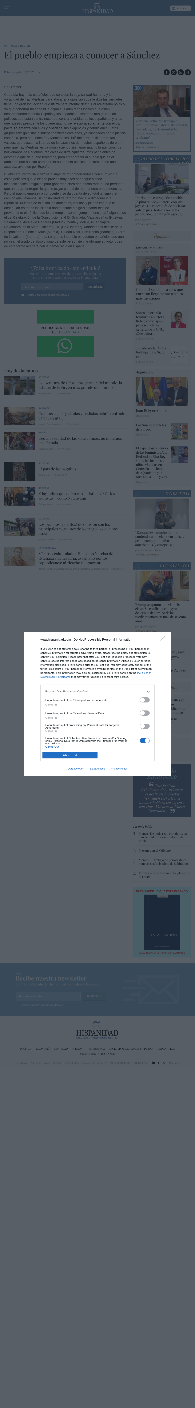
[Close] (163, 639)
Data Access (97, 768)
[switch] (145, 699)
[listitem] (97, 692)
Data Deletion (76, 768)
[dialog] (97, 704)
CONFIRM (70, 755)
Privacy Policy (119, 768)
